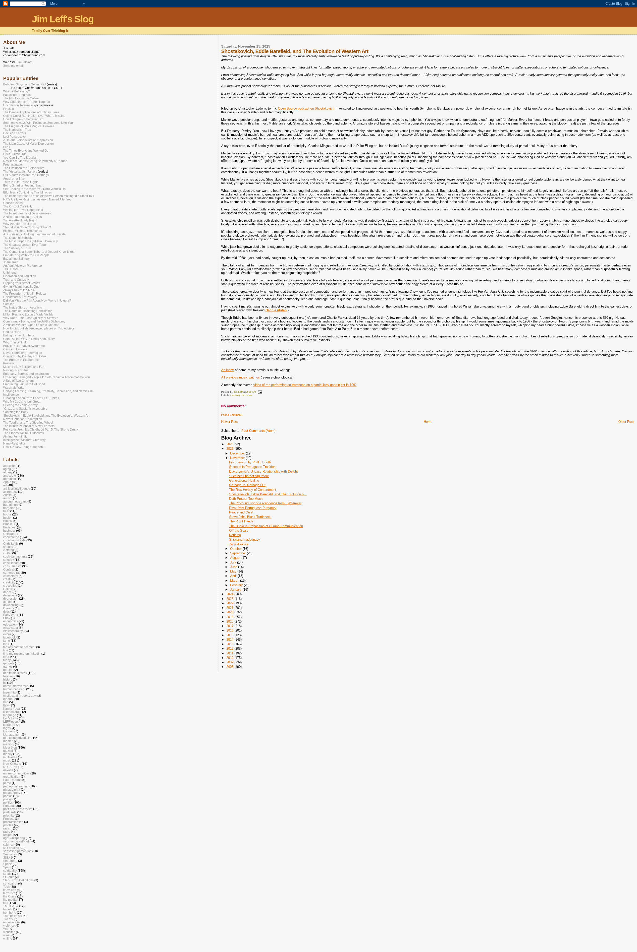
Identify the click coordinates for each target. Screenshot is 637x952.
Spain (7, 867)
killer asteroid (12, 711)
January (236, 589)
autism (7, 498)
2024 (230, 594)
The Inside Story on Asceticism (23, 307)
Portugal (9, 805)
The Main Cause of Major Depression (28, 143)
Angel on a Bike (14, 178)
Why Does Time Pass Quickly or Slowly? (30, 318)
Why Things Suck (15, 342)
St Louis (8, 877)
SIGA (6, 857)
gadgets (8, 663)
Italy (6, 705)
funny (7, 660)
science (8, 844)
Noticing (235, 535)
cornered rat (11, 572)
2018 (230, 621)
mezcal (8, 750)
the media (10, 899)
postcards (9, 812)
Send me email (13, 65)
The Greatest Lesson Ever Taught (25, 245)
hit (243, 395)
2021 (230, 608)
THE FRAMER (13, 269)
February (237, 585)
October (236, 549)
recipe (7, 834)
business (9, 530)
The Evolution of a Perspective (23, 168)
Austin (7, 495)
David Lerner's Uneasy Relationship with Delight (263, 471)
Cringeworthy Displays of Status (24, 356)
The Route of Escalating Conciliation (28, 311)
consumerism (12, 566)
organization (11, 776)
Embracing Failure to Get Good (24, 384)
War (6, 928)
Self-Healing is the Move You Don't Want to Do (34, 189)
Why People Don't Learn (19, 224)
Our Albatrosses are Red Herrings (26, 175)
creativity (235, 395)
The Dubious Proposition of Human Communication (266, 526)
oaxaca (8, 770)
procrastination (13, 822)
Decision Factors (14, 133)
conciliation (11, 563)
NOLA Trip (10, 766)
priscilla (8, 815)
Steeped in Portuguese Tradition (252, 467)
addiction (9, 465)
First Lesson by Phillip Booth (250, 462)
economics (10, 621)
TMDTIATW (10, 906)
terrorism (9, 893)
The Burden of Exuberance (21, 360)
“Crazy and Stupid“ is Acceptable (25, 408)
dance (7, 592)
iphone (8, 698)
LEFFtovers (11, 721)
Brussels (9, 524)
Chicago (9, 533)
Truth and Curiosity (16, 279)
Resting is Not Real (16, 370)
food (6, 656)
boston (7, 517)
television (9, 889)
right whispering (14, 838)
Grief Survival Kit (14, 154)
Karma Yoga (11, 708)
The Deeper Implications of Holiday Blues (31, 112)
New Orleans (12, 763)
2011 (230, 653)
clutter (7, 553)
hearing (8, 676)
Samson (8, 304)
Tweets (8, 919)
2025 (230, 448)
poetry (7, 799)
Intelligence (11, 394)
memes (8, 741)
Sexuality (9, 854)
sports (7, 873)
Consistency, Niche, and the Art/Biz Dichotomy (34, 321)
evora (7, 634)
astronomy (10, 491)
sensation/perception (17, 851)
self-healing (11, 847)
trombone (9, 912)
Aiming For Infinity (15, 436)
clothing (8, 550)
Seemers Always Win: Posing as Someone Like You (38, 123)
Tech (6, 886)
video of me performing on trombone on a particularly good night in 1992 (305, 385)
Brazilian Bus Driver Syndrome (24, 346)
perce (7, 783)
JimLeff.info (24, 62)
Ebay (6, 618)
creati (7, 579)
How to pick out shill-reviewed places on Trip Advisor (38, 328)
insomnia (9, 692)
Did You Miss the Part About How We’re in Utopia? (37, 300)
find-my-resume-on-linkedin (22, 653)
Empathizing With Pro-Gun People (26, 255)
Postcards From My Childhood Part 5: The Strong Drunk (40, 429)
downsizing (11, 605)
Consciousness (13, 203)
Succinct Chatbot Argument (249, 476)
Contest (8, 569)
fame (6, 640)
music (249, 395)
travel (7, 909)
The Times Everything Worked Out (26, 150)
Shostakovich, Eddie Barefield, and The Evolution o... (268, 494)
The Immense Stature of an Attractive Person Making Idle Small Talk (48, 196)
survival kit (10, 883)
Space (7, 864)
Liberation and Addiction (19, 276)
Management (12, 734)
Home (428, 422)
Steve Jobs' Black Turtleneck (250, 517)
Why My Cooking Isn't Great (21, 401)
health (7, 669)
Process (8, 363)
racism (7, 828)
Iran (5, 702)
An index (227, 370)
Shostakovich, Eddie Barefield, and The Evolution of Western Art (46, 415)
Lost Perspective (14, 136)
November (238, 458)
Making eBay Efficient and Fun (23, 367)
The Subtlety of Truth (17, 248)
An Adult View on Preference (22, 265)
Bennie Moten (276, 310)
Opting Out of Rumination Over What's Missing (34, 116)
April (234, 576)
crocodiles (10, 585)
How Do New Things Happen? (24, 447)
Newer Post (229, 422)
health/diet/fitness (15, 673)
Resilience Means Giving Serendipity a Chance (35, 161)
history (7, 679)
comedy (8, 559)
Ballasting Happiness (17, 95)
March (235, 580)
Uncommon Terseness (18, 105)
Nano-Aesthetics (14, 443)
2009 (230, 662)
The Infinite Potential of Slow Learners (28, 426)
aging (7, 469)
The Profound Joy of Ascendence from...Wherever (265, 503)
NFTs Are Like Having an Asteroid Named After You (37, 199)
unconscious (11, 922)
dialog (7, 601)
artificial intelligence (16, 488)
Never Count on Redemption (22, 353)
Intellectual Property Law (20, 695)
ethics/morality (13, 631)
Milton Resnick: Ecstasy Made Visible (28, 314)
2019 (230, 617)
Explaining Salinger (16, 258)
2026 (230, 444)
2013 (230, 644)
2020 (230, 612)
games (7, 666)
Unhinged (10, 272)
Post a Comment (231, 414)
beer (6, 511)
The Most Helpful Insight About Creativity (30, 241)
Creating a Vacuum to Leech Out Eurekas (31, 398)
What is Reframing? (16, 91)
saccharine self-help (17, 841)
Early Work (10, 614)
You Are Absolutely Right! (20, 220)
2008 (230, 667)
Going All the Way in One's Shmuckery (29, 339)
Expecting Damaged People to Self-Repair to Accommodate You (46, 377)
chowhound (11, 537)
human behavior (14, 689)
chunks (8, 546)
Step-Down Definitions (18, 880)
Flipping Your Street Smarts (21, 283)
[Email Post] (260, 391)
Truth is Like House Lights (20, 182)
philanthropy (11, 792)
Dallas (7, 588)
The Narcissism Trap (17, 129)
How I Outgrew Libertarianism (23, 119)
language (9, 715)
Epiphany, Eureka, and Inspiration (26, 374)
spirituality (10, 870)
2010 (230, 658)
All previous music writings (240, 377)
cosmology (10, 575)
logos (7, 728)
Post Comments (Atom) (258, 431)
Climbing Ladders (15, 349)
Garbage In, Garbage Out (247, 485)
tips (5, 902)
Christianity (10, 543)
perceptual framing (16, 786)
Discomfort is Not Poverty (20, 297)
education (10, 624)
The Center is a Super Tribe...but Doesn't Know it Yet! (38, 252)
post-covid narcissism (17, 809)
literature (9, 724)
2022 (230, 603)
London (8, 731)
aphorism (9, 478)
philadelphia (11, 789)
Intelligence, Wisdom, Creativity (24, 440)
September (238, 553)
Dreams (8, 608)
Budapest (9, 527)
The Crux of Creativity (17, 206)
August (235, 558)
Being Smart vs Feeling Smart (23, 185)
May (233, 571)
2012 (230, 648)
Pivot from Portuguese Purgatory (252, 508)
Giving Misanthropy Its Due (21, 286)
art (5, 485)
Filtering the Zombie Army (20, 405)
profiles (8, 825)
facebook (9, 637)
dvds (6, 611)
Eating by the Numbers (18, 335)
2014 (230, 639)
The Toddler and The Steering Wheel (28, 422)
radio (6, 831)
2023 (230, 599)
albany (7, 472)
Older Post (626, 422)
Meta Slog (10, 747)
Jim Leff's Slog (63, 19)
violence (9, 925)
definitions (10, 595)
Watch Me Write (13, 387)
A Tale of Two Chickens (18, 380)
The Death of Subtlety (17, 238)
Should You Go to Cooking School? (27, 227)
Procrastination (13, 164)
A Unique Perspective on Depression (28, 140)
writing (7, 938)
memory (8, 744)
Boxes (7, 520)
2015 (230, 635)
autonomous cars (15, 501)
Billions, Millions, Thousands (22, 231)
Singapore (10, 860)
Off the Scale (238, 530)
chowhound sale (14, 540)
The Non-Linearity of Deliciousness (27, 213)
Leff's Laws (10, 718)
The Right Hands (241, 521)
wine (6, 935)
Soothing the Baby (15, 412)
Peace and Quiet (241, 512)
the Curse (9, 896)
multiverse (10, 757)
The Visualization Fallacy (20, 171)
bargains (9, 507)
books (7, 514)
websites (9, 932)
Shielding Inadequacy (244, 539)
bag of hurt (10, 504)
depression (10, 598)
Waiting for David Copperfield (23, 210)
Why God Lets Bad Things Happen (26, 102)
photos (7, 796)
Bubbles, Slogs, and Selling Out (24, 84)
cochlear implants (15, 556)
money (7, 754)
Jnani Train (10, 262)
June (234, 567)
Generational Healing (244, 480)
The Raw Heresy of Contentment (252, 490)
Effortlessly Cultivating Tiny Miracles (27, 192)
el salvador (10, 627)
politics (8, 802)
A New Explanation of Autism (22, 217)
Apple (7, 482)
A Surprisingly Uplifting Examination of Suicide (34, 234)
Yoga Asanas (238, 544)
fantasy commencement (19, 647)
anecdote (9, 475)
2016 (230, 630)
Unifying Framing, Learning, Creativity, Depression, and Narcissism (48, 391)
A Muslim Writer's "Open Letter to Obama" (31, 325)
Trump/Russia (12, 915)
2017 (230, 626)
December (238, 453)
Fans (6, 147)
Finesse (8, 109)
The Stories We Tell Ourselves (23, 433)
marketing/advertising (17, 737)
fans (6, 643)
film (5, 650)
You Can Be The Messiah (20, 157)
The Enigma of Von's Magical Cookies (28, 126)
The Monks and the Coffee (21, 98)
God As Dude (12, 332)
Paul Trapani (12, 779)
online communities (16, 773)
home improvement (16, 686)
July (233, 562)
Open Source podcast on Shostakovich (306, 108)
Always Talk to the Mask (19, 290)
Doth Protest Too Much (246, 499)
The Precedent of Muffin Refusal (25, 293)
